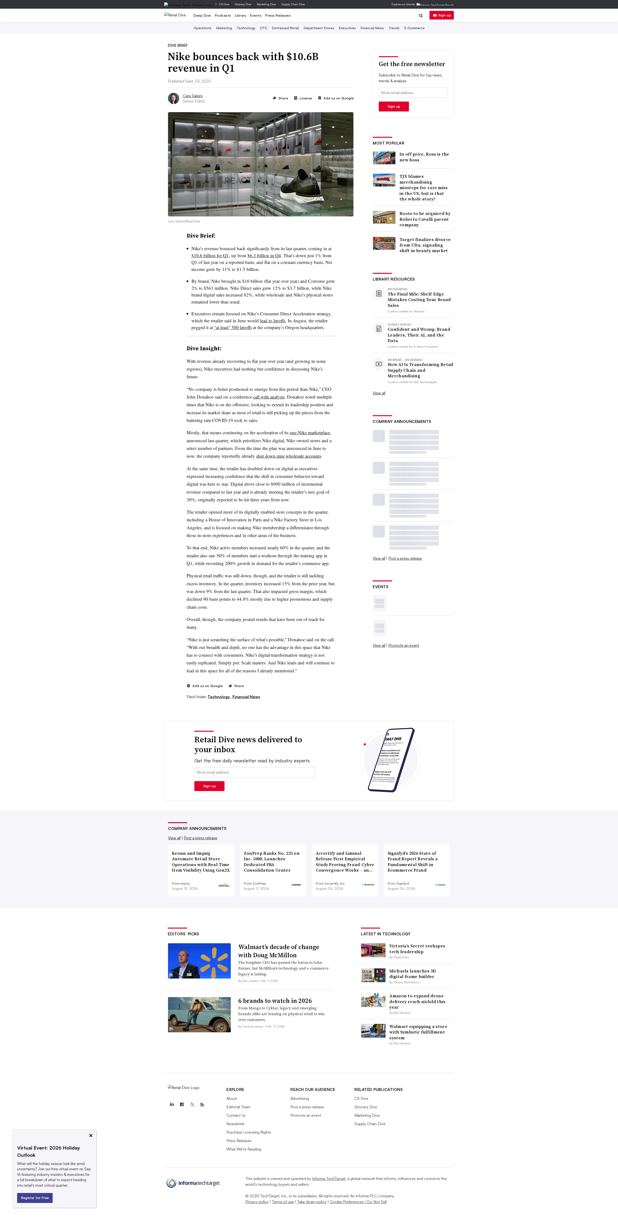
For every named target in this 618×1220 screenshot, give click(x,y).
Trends (394, 28)
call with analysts (269, 397)
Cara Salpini (193, 95)
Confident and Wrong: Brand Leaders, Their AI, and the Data (419, 334)
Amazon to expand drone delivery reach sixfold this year (417, 1001)
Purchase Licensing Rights (248, 1132)
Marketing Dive (266, 4)
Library (240, 15)
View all (379, 393)
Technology (246, 28)
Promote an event (403, 645)
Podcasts (223, 15)
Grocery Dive (243, 4)
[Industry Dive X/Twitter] (192, 1105)
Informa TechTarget (328, 1178)
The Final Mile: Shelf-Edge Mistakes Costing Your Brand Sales (419, 299)
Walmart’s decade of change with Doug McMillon (278, 951)
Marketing (224, 28)
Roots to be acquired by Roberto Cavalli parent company (425, 219)
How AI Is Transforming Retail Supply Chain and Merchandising (420, 370)
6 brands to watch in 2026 (275, 1000)
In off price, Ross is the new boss (424, 157)
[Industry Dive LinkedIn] (172, 1105)
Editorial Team (238, 1106)
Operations (202, 28)
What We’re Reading (243, 1149)
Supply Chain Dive (293, 4)
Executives (347, 28)
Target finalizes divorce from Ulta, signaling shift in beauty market (425, 245)
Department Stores (319, 28)
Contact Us (236, 1115)
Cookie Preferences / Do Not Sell (358, 1201)
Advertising (299, 1098)
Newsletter (235, 1123)
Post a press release (405, 558)
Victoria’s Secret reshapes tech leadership (417, 948)
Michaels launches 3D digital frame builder (412, 973)
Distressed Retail (285, 28)
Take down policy (312, 1201)
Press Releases (278, 15)
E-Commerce (414, 28)
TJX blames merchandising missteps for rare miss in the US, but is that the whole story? (424, 187)
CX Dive (224, 4)
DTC (263, 28)
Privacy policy (257, 1201)
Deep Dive (202, 15)
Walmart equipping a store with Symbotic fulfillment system (418, 1032)
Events (255, 15)
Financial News (372, 28)
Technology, (220, 696)
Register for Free (35, 1198)
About (231, 1098)
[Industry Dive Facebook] (182, 1105)
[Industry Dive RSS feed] (202, 1105)
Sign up (444, 15)
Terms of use (283, 1201)
